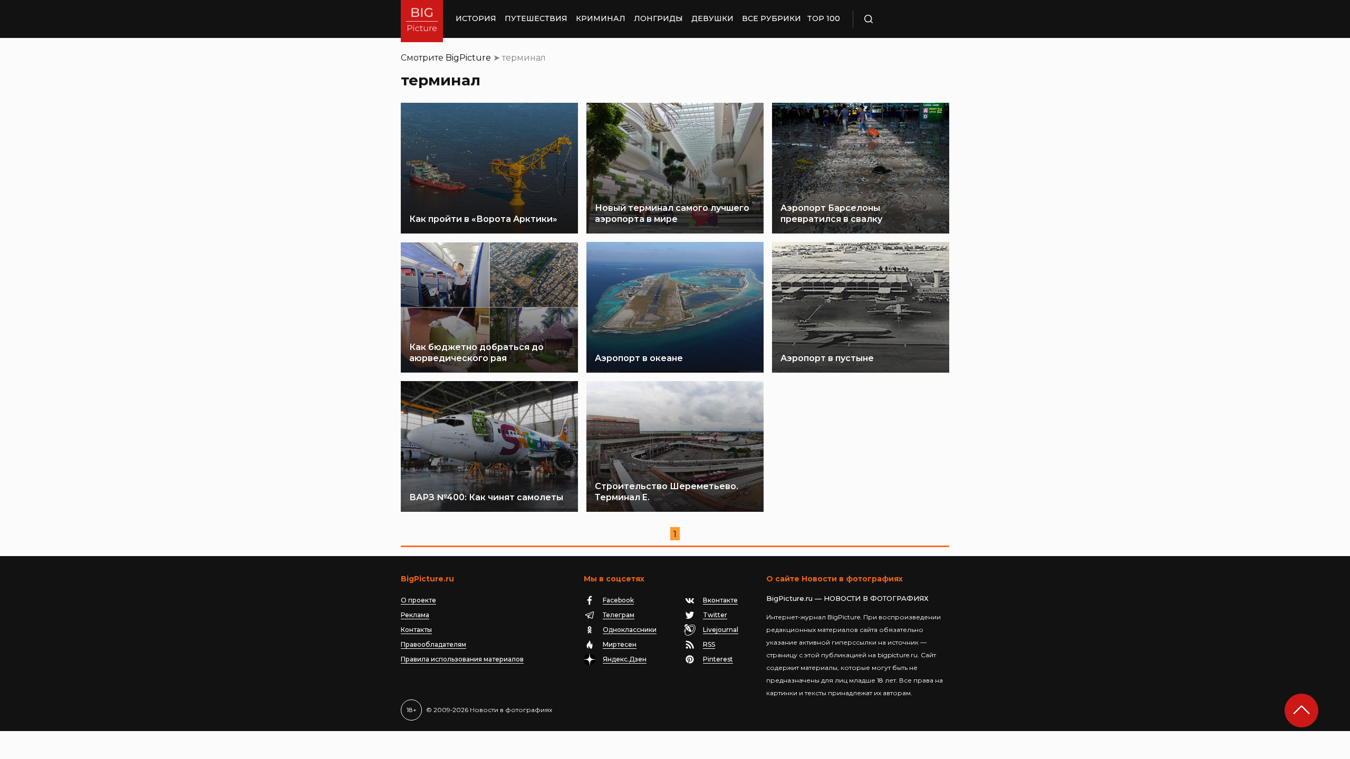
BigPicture (468, 58)
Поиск (899, 19)
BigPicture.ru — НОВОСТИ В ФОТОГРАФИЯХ (847, 598)
